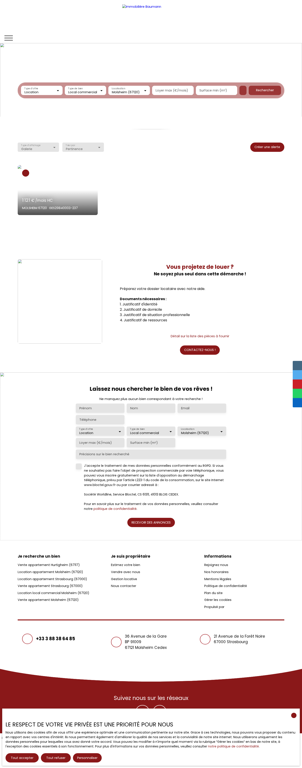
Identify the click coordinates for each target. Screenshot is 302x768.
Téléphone (87, 420)
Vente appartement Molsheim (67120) (48, 600)
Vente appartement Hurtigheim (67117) (49, 565)
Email (185, 408)
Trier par (70, 145)
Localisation (118, 88)
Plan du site (213, 593)
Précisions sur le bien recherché (104, 454)
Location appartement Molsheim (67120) (50, 572)
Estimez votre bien (125, 565)
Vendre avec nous (125, 572)
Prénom (85, 408)
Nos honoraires (216, 572)
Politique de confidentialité (225, 586)
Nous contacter (123, 586)
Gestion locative (124, 579)
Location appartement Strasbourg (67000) (52, 579)
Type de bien (75, 88)
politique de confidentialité (115, 509)
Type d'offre (31, 88)
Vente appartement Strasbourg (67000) (50, 586)
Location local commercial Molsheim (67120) (53, 593)
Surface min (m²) (213, 90)
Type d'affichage (30, 145)
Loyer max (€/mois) (172, 90)
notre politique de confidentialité (233, 746)
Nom (134, 408)
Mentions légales (217, 579)
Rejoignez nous (216, 565)
